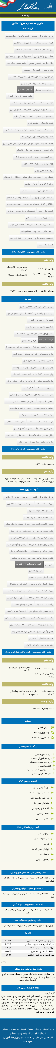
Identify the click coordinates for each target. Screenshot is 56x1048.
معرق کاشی (22, 442)
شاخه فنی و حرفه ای (40, 808)
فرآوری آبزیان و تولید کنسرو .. (41, 617)
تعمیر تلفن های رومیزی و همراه (40, 123)
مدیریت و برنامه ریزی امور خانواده (39, 645)
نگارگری (50, 387)
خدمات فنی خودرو (17, 224)
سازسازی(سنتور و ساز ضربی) (41, 442)
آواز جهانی (26, 374)
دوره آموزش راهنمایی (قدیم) (39, 769)
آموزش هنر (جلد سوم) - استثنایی (40, 947)
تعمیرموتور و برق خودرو (25, 211)
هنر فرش (24, 414)
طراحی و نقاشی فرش (44, 421)
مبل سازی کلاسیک (24, 150)
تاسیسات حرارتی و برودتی (42, 197)
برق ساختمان (48, 70)
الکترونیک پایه (21, 275)
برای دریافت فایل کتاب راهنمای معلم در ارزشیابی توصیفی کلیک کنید (28, 895)
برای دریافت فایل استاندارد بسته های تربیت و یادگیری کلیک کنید (28, 911)
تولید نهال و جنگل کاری (17, 584)
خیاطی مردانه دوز (28, 401)
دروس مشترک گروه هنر (43, 306)
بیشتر (3, 961)
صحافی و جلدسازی (45, 360)
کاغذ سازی (37, 374)
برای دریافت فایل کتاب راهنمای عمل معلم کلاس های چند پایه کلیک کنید (29, 879)
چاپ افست (48, 150)
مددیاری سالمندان (46, 638)
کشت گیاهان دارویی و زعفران (41, 577)
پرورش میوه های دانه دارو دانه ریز (39, 597)
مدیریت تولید (48, 464)
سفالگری (9, 421)
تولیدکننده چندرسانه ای (44, 90)
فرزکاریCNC (26, 136)
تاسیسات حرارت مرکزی (44, 238)
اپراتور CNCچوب (46, 184)
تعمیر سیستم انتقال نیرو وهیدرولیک (38, 517)
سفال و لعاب (20, 421)
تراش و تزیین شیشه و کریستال (40, 435)
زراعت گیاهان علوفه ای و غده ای (28, 564)
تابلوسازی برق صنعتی (44, 116)
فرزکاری (10, 211)
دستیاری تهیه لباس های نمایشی (40, 333)
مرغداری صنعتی (35, 570)
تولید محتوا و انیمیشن (44, 313)
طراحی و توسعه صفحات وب (15, 129)
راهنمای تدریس (45, 766)
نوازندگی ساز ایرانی (27, 381)
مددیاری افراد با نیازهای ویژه (23, 631)
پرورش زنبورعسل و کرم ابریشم (41, 544)
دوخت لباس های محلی (43, 408)
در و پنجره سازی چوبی (44, 170)
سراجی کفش (48, 414)
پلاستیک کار (48, 231)
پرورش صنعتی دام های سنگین (17, 524)
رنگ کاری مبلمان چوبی (43, 157)
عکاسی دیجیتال (12, 401)
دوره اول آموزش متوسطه (41, 758)
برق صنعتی (16, 102)
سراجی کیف (35, 414)
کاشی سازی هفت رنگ (44, 428)
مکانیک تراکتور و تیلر (18, 551)
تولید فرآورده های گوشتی (16, 611)
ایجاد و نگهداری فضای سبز (42, 524)
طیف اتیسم (44, 854)
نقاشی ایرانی (12, 381)
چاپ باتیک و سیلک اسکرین (42, 367)
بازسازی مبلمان (31, 184)
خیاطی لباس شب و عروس (21, 394)
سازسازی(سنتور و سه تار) (43, 347)
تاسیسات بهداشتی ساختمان (18, 197)
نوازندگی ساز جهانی (45, 381)
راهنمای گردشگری (17, 624)
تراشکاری (24, 190)
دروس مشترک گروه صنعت (42, 36)
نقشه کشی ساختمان (23, 49)
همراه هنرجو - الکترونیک (17, 267)
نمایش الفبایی (43, 727)
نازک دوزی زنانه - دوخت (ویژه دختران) (43, 480)
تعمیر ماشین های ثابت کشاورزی (20, 503)
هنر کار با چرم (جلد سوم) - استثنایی (39, 944)
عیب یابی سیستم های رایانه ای (40, 76)
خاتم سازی (21, 435)
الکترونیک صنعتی (25, 89)
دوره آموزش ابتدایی (43, 754)
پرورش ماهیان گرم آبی (19, 537)
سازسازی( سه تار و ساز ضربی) (18, 347)
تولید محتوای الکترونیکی (43, 109)
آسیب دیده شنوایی (41, 838)
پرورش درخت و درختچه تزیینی (40, 590)
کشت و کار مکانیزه (12, 497)
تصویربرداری (12, 313)
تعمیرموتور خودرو (14, 204)
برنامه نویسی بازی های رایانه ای (19, 96)
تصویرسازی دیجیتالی (31, 70)
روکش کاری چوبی (25, 143)
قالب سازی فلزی (46, 217)
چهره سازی (40, 387)
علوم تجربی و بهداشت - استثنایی (40, 955)
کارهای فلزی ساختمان (23, 43)
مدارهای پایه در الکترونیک (43, 273)
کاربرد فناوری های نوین (27, 291)
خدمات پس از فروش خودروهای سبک (38, 177)
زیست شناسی (48, 668)
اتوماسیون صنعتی (46, 102)
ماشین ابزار (27, 238)
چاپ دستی (48, 374)
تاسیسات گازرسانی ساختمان (42, 190)
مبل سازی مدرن (9, 143)
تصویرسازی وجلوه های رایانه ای (40, 320)
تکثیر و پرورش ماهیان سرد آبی (40, 558)
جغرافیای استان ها (41, 803)
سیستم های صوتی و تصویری (41, 129)
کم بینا (46, 844)
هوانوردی (32, 638)
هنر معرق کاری (29, 360)
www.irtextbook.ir (28, 980)
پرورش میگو (48, 551)
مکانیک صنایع (31, 217)
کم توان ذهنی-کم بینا (40, 849)
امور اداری (31, 624)
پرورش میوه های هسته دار (22, 604)
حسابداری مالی (11, 617)
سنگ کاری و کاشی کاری (43, 56)
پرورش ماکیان (35, 551)
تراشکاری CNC (47, 204)
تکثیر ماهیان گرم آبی (44, 531)
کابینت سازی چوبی (45, 211)
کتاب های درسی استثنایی (41, 773)
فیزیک (51, 291)
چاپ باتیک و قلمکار (20, 367)
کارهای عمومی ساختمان (43, 43)
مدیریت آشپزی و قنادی (43, 394)
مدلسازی (38, 150)
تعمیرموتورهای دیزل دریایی (17, 36)
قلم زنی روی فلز (31, 354)
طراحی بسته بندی (29, 340)
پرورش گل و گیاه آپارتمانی (14, 590)
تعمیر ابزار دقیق (29, 102)
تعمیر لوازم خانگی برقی (23, 116)
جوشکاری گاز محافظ (12, 177)
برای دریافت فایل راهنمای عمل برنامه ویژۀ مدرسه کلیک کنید (28, 925)
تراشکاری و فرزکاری (31, 204)
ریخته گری (10, 56)
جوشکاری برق (47, 163)
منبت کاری (17, 354)
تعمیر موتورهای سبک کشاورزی (41, 510)
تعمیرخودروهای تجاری (23, 157)
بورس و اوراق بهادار (45, 624)
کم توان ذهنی (43, 833)
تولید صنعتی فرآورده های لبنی (41, 611)
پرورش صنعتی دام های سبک (22, 531)
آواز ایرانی (16, 374)
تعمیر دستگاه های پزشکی (20, 109)
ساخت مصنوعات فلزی (44, 143)
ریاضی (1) (49, 268)
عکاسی (30, 421)
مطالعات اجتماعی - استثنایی (42, 951)
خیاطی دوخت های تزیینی (21, 408)
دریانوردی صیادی (19, 558)
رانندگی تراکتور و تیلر (45, 673)
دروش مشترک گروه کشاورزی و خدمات (37, 497)
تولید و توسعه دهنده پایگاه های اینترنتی (37, 83)
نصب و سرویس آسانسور (43, 136)
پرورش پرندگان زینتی (44, 503)
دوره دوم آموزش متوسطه (41, 762)
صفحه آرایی (20, 333)
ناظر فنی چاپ (15, 238)
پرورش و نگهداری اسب (16, 544)
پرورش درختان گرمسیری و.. (41, 537)
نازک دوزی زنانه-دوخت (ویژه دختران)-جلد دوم (17, 480)
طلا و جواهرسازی (46, 354)
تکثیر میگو (49, 564)
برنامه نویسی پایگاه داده (16, 63)
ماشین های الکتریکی (17, 76)
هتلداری (23, 617)
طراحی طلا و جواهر (45, 401)
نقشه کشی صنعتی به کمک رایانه (40, 224)
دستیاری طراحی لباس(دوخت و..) (39, 326)
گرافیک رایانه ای (26, 313)
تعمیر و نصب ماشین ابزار (31, 231)
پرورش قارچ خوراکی (15, 597)
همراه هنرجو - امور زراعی (19, 667)
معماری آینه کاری (24, 56)
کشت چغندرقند (47, 708)
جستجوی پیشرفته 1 (41, 732)
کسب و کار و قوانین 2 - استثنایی (40, 940)
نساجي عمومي (35, 63)
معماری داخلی (26, 306)
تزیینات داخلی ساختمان (43, 49)
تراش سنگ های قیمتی (23, 428)
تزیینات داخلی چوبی (31, 163)
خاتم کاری (10, 435)
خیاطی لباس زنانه (46, 339)
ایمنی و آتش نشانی (45, 631)
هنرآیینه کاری (28, 387)
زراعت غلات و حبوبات (44, 604)
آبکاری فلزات (48, 63)
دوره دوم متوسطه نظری (39, 798)
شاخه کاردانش (43, 813)
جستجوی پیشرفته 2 (40, 737)
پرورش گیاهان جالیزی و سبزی (41, 584)
